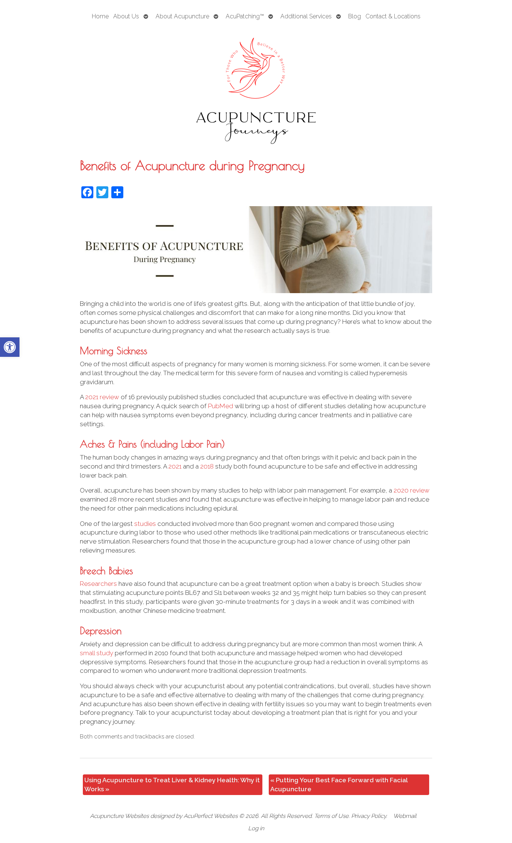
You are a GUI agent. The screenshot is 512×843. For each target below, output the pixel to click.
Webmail (404, 816)
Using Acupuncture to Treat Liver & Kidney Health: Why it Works (172, 784)
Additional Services (306, 16)
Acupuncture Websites (119, 816)
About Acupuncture (182, 16)
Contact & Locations (393, 16)
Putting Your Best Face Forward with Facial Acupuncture (339, 784)
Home (100, 16)
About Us (126, 16)
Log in (256, 828)
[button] (9, 347)
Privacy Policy (368, 816)
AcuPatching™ (245, 16)
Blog (354, 16)
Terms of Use (331, 816)
